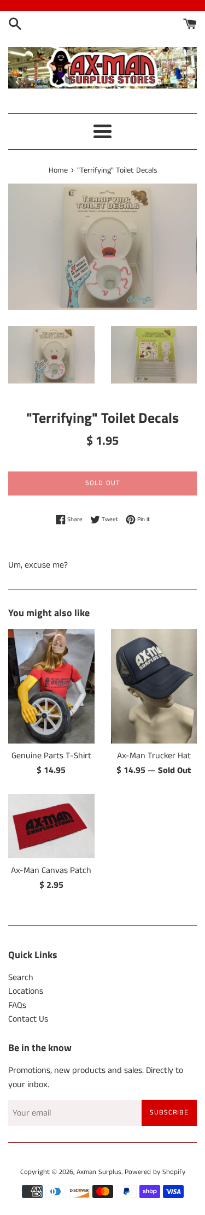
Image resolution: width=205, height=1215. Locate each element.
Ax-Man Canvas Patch (51, 870)
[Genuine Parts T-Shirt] (51, 686)
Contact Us (28, 1019)
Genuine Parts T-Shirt (51, 756)
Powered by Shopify (155, 1172)
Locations (25, 991)
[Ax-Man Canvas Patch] (51, 826)
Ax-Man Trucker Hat (154, 756)
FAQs (17, 1005)
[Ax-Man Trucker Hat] (154, 686)
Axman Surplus (99, 1172)
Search (20, 977)
